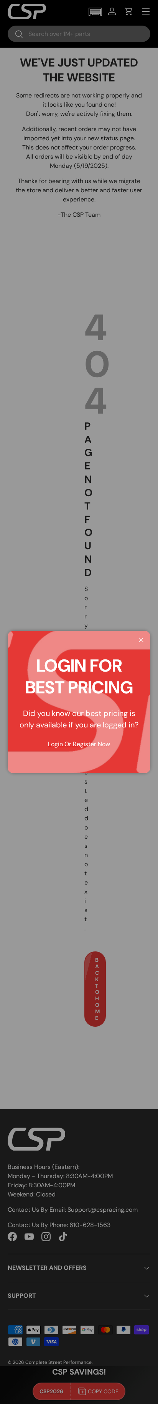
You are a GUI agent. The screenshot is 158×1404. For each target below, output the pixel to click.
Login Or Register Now (79, 744)
